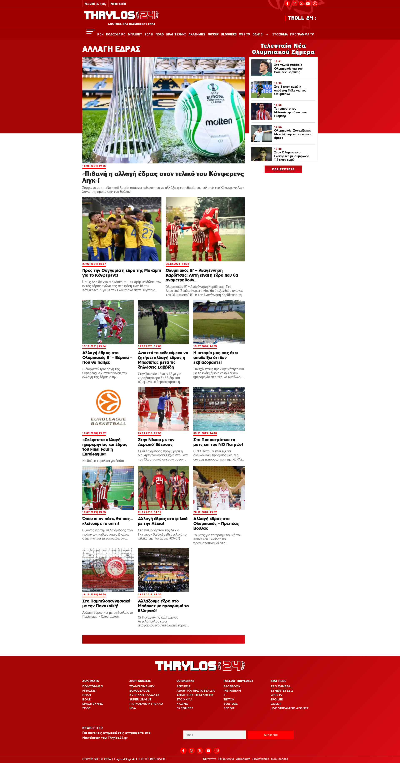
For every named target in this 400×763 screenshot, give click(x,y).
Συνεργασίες (260, 759)
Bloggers (229, 34)
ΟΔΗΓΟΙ (257, 34)
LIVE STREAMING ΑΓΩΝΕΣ (290, 708)
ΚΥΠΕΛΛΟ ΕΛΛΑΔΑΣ (144, 695)
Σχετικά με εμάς (95, 3)
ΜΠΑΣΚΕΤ (89, 691)
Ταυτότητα (209, 759)
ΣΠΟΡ (86, 708)
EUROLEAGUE (139, 691)
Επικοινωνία (118, 3)
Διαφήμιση (243, 759)
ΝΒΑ (132, 708)
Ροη (100, 34)
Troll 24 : (302, 18)
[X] (301, 3)
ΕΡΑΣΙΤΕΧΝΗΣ (92, 704)
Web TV (244, 34)
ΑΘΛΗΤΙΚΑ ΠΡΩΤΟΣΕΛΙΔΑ (195, 691)
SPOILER (277, 700)
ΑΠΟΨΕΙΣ (183, 686)
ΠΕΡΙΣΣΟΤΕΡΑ (283, 169)
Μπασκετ (135, 34)
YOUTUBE (231, 704)
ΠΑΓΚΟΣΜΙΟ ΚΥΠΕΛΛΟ (146, 704)
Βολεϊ (149, 34)
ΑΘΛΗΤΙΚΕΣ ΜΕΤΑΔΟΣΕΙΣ (195, 695)
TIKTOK (229, 700)
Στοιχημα (280, 34)
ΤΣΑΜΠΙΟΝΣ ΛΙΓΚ (142, 686)
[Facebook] (287, 3)
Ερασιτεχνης (176, 34)
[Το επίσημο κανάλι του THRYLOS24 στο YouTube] (308, 3)
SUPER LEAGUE (140, 700)
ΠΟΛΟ (86, 695)
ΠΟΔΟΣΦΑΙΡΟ (92, 686)
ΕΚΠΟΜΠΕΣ (184, 708)
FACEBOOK (232, 686)
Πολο (160, 34)
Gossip (213, 34)
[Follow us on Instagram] (294, 3)
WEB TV (276, 695)
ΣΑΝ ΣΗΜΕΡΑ (280, 686)
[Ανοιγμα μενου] (90, 32)
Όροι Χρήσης (279, 759)
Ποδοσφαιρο (115, 34)
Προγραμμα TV (302, 34)
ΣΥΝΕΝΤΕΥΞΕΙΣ (282, 691)
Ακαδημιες (197, 34)
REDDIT (229, 708)
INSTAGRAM (232, 691)
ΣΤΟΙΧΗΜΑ (184, 700)
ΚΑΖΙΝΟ (182, 704)
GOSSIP (276, 704)
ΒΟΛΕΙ (86, 700)
